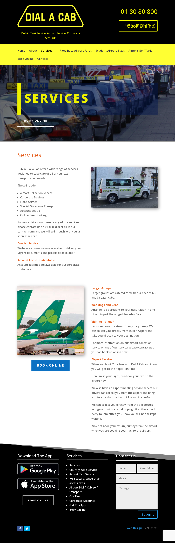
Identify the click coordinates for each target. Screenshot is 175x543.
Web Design (134, 528)
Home (21, 50)
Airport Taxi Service (81, 474)
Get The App (77, 505)
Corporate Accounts (82, 501)
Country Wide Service (83, 470)
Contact (42, 59)
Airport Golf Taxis (140, 50)
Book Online (140, 26)
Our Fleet (75, 496)
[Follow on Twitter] (27, 528)
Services (46, 50)
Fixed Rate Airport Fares (75, 50)
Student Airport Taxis (110, 50)
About (33, 50)
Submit (148, 514)
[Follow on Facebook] (20, 528)
